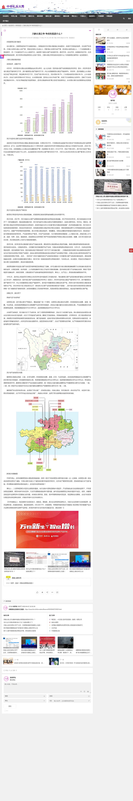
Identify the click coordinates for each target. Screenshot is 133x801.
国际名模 (66, 16)
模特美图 (40, 16)
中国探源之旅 (56, 631)
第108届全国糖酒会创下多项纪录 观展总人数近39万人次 (21, 628)
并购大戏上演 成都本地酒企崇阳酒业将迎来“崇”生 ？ (19, 619)
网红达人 (75, 16)
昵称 (6, 696)
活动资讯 (6, 16)
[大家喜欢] (108, 30)
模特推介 (57, 16)
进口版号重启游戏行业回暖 (115, 161)
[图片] (88, 691)
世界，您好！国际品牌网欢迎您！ (20, 583)
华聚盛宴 (109, 16)
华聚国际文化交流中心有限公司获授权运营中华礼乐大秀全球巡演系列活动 (118, 67)
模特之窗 (48, 16)
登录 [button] (129, 18)
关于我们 (6, 21)
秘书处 (15, 606)
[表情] (84, 691)
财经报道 (18, 25)
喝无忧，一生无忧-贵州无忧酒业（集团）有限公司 (67, 619)
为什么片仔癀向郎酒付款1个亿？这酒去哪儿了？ (18, 622)
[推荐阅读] (126, 30)
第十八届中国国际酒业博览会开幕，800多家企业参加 (20, 631)
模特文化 (31, 16)
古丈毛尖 (54, 628)
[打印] (52, 38)
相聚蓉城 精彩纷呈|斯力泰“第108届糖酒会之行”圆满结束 (83, 652)
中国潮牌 (101, 16)
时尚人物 (14, 16)
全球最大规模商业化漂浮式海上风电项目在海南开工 (67, 625)
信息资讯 (92, 16)
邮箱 (51, 696)
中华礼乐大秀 (15, 6)
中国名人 (83, 16)
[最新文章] (99, 30)
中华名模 (23, 16)
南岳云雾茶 (55, 622)
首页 (5, 25)
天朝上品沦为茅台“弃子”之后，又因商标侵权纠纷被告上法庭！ (22, 625)
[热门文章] (117, 30)
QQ (51, 700)
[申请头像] (89, 678)
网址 (6, 700)
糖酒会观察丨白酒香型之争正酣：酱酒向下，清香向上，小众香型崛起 (65, 652)
